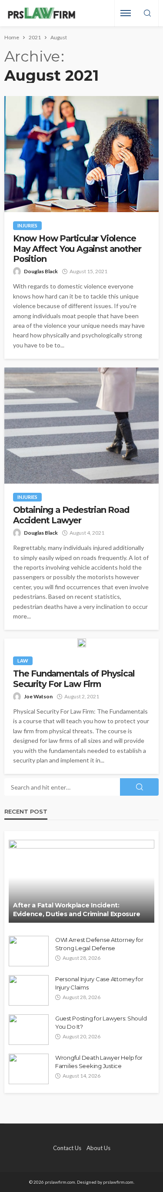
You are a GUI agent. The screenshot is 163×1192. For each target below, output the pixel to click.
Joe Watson (38, 696)
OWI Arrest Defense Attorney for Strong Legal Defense (99, 943)
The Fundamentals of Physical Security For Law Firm (73, 679)
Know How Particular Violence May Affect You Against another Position (77, 249)
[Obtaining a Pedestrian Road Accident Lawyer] (81, 426)
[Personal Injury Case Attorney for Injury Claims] (29, 990)
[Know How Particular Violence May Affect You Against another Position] (81, 154)
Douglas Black (41, 271)
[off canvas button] (125, 13)
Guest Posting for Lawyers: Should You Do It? (100, 1022)
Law (22, 660)
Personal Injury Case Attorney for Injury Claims (99, 983)
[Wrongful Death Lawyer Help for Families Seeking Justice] (29, 1069)
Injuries (27, 225)
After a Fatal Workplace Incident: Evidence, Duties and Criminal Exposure (76, 909)
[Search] (147, 13)
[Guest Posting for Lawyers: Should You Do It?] (29, 1029)
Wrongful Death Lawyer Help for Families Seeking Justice (99, 1061)
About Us (98, 1147)
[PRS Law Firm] (41, 13)
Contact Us (67, 1147)
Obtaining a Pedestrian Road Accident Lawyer (71, 515)
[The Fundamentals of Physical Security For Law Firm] (81, 643)
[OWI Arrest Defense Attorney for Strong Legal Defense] (29, 951)
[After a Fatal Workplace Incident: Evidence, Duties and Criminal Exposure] (81, 881)
